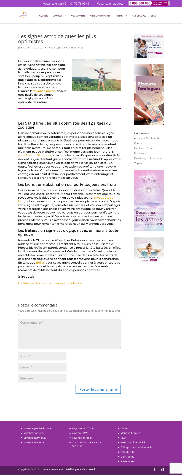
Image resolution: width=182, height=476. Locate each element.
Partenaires (128, 461)
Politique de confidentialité (136, 447)
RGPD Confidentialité (133, 442)
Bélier (40, 262)
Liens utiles (127, 456)
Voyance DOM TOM (35, 437)
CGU (123, 437)
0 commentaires (73, 47)
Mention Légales (130, 433)
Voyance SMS (80, 433)
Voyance (139, 163)
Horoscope (55, 47)
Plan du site (128, 452)
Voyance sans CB (34, 433)
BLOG (154, 16)
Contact (125, 428)
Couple (138, 143)
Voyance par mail (82, 437)
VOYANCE (58, 16)
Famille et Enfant (144, 148)
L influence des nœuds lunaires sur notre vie (50, 283)
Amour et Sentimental (147, 138)
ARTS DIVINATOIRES (100, 16)
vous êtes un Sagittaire (34, 155)
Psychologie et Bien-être (148, 158)
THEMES (119, 16)
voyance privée (44, 91)
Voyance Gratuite (34, 442)
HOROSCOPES (139, 16)
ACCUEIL (43, 16)
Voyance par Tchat (83, 428)
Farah (26, 47)
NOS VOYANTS (78, 16)
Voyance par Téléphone (38, 428)
